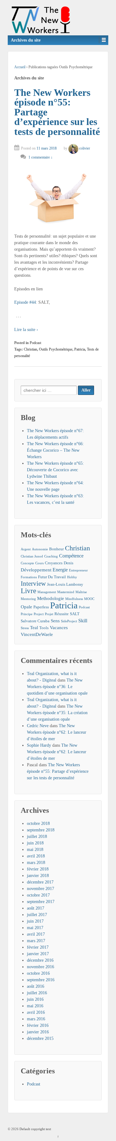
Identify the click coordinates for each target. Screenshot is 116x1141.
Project (39, 614)
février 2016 (38, 1025)
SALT (74, 613)
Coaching (51, 556)
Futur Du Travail (52, 577)
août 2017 (35, 908)
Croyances (53, 563)
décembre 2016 (40, 960)
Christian (30, 349)
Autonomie (40, 549)
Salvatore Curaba (35, 621)
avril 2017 (36, 934)
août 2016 (35, 986)
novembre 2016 (40, 966)
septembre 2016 (40, 980)
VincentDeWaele (37, 634)
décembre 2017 (40, 882)
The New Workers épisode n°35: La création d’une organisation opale (57, 713)
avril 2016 (36, 1012)
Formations (29, 577)
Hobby (72, 577)
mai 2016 (35, 1006)
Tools (44, 627)
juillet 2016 (37, 993)
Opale (26, 606)
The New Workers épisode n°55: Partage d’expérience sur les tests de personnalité (57, 771)
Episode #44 (25, 302)
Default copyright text (35, 1129)
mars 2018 (36, 862)
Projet (49, 614)
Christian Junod (32, 556)
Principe (26, 614)
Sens (55, 620)
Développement (36, 569)
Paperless (41, 607)
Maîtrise (81, 592)
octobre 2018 (38, 823)
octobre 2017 (38, 895)
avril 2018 (36, 856)
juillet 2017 (37, 914)
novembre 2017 (40, 888)
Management (46, 592)
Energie (60, 569)
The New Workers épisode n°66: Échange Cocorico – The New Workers (55, 450)
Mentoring (28, 599)
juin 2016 (35, 999)
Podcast (35, 343)
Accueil (19, 67)
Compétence (71, 555)
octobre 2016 (38, 973)
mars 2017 (36, 940)
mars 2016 (36, 1019)
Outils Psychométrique (55, 349)
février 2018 (38, 869)
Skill (82, 620)
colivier (84, 148)
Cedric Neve (38, 725)
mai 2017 (35, 927)
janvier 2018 (38, 875)
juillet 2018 (37, 836)
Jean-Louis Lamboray (65, 584)
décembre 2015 (40, 1038)
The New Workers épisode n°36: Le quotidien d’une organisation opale (57, 687)
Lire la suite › (26, 329)
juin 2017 (35, 921)
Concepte (27, 563)
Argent (26, 549)
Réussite (61, 613)
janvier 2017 (38, 953)
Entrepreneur (78, 570)
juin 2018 (35, 843)
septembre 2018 (40, 830)
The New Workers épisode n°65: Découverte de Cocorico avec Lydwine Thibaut (55, 470)
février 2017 (38, 947)
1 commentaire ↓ (40, 157)
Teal (34, 627)
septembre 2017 (40, 901)
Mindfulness (74, 599)
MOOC (89, 599)
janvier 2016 (38, 1032)
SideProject (69, 621)
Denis (68, 563)
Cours (39, 563)
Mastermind (65, 592)
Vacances (59, 627)
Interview (33, 583)
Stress (25, 628)
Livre (28, 591)
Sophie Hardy (39, 745)
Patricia (79, 349)
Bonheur (56, 549)
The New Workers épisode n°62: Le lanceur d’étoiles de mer (56, 732)
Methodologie (50, 598)
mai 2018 (35, 849)
